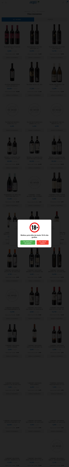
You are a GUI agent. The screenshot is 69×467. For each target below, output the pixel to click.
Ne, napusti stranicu (42, 242)
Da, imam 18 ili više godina (27, 242)
